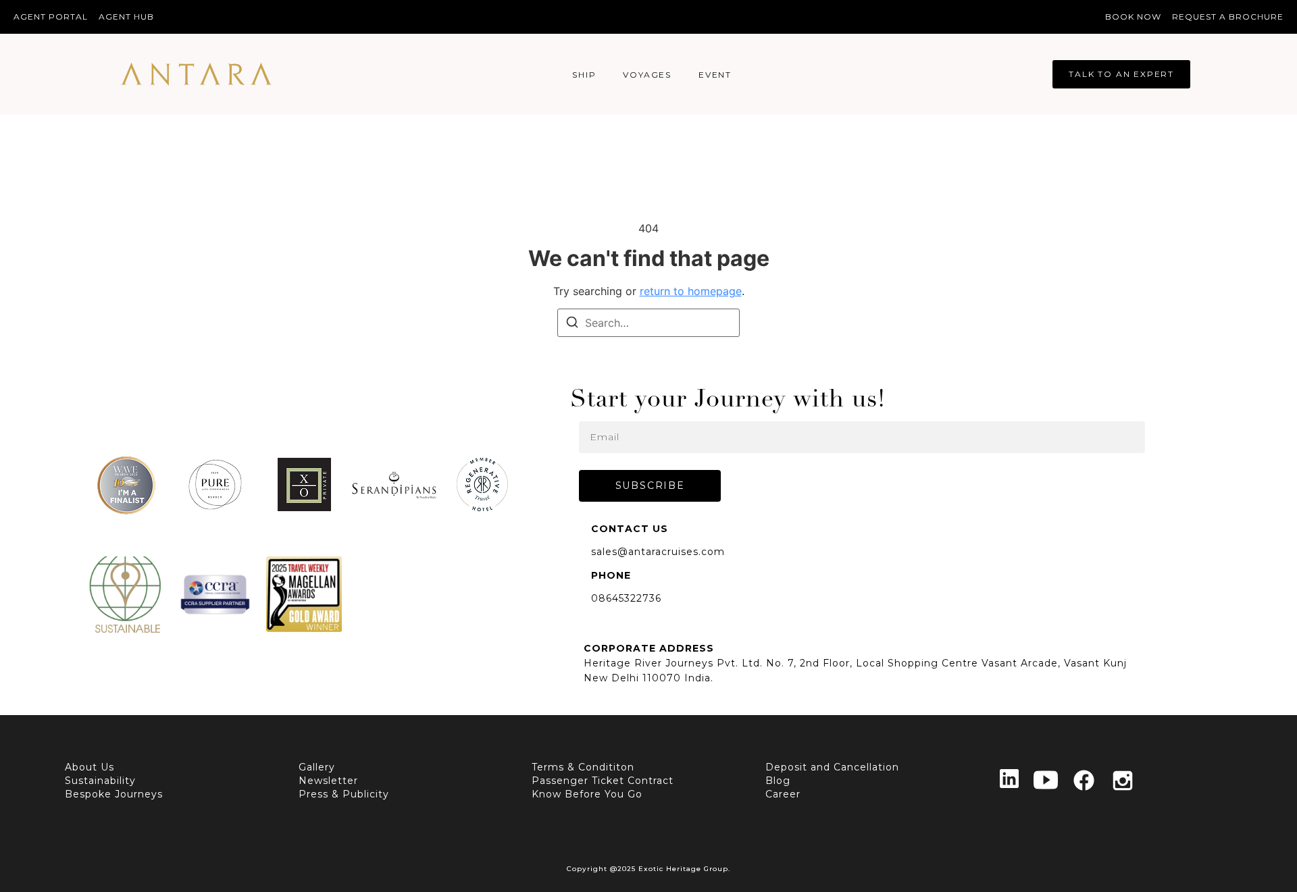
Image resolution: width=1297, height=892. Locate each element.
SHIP (584, 75)
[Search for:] (648, 323)
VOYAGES (647, 75)
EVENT (715, 75)
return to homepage (691, 291)
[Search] (572, 324)
